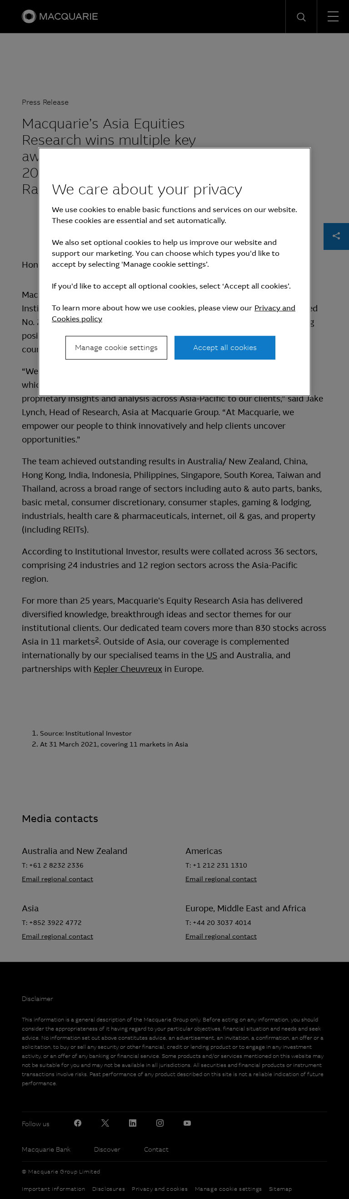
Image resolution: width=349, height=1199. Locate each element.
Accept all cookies (225, 347)
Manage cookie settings (116, 347)
